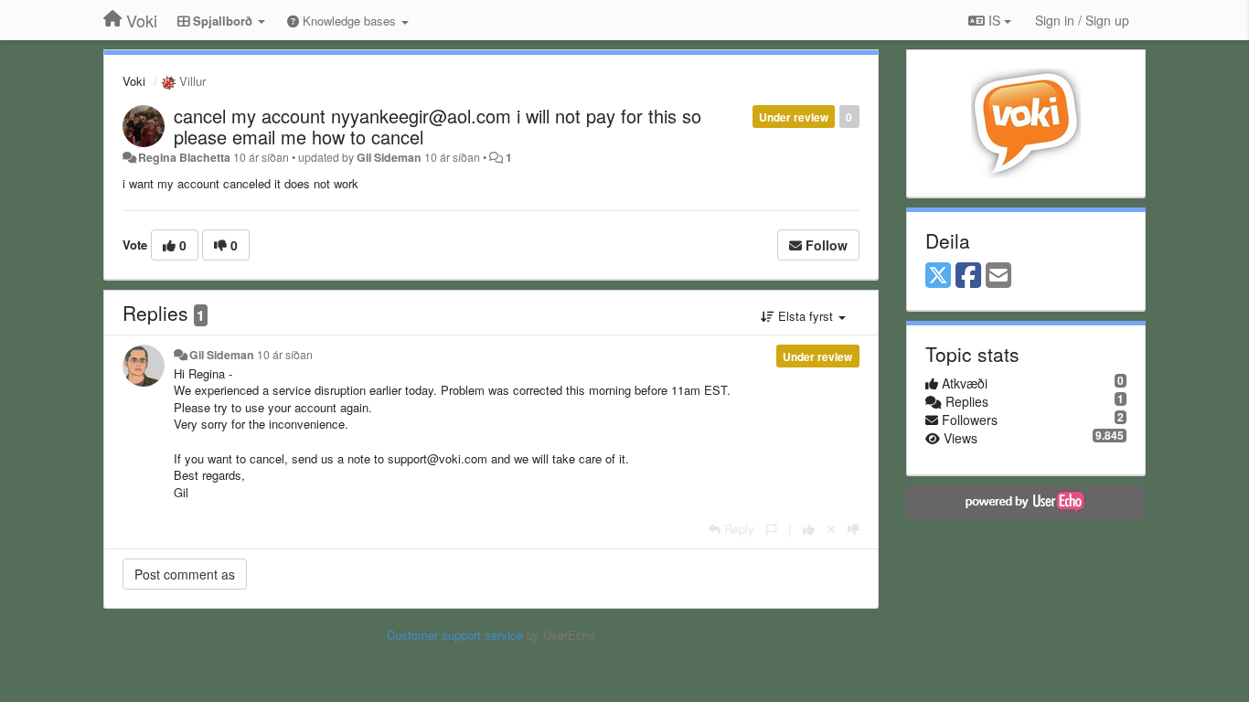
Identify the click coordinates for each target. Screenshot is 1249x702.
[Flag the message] (771, 528)
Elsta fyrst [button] (805, 315)
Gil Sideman (389, 157)
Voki (134, 81)
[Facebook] (968, 276)
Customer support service (455, 635)
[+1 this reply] (809, 528)
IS (994, 20)
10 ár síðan (285, 354)
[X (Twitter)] (938, 276)
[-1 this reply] (853, 528)
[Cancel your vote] (831, 528)
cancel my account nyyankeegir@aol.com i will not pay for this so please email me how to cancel (437, 126)
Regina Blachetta (184, 157)
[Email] (998, 276)
